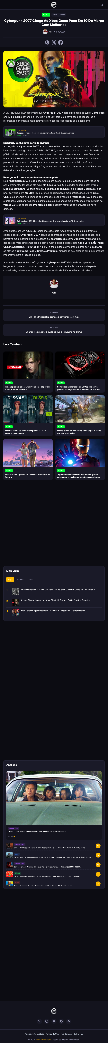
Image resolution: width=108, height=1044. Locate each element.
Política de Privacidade (34, 1034)
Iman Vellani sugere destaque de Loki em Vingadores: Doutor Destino (53, 610)
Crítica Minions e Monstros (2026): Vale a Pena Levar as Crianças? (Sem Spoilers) (47, 876)
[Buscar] (102, 5)
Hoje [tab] (10, 579)
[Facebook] (60, 42)
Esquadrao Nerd (44, 1039)
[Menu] (6, 5)
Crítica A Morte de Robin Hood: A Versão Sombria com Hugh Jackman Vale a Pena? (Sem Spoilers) (53, 857)
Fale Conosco (66, 1034)
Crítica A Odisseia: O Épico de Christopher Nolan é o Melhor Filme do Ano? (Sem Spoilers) (50, 848)
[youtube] (54, 1021)
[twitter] (39, 1021)
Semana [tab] (20, 579)
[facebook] (61, 1021)
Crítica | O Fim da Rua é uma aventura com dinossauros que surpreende (37, 831)
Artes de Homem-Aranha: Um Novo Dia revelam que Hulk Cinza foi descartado (58, 589)
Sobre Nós (78, 1034)
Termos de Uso (52, 1034)
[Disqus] (54, 526)
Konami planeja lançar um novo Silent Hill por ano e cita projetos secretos (55, 600)
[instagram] (46, 1021)
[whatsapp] (68, 1021)
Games (46, 15)
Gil (50, 32)
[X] (54, 42)
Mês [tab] (31, 579)
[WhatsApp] (47, 42)
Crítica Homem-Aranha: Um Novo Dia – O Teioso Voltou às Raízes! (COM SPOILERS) (47, 867)
